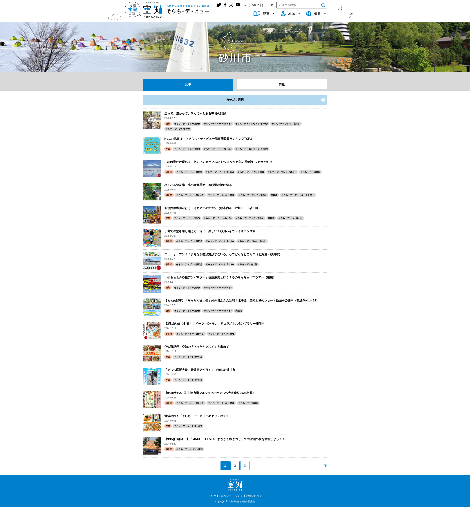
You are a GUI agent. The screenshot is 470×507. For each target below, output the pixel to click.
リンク (239, 495)
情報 (282, 84)
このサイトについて (220, 495)
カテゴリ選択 (235, 99)
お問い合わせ (254, 495)
